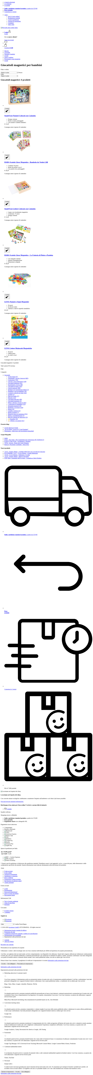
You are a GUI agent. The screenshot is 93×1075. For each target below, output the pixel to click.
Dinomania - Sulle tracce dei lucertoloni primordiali (19, 431)
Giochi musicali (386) (14, 388)
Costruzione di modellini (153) (17, 404)
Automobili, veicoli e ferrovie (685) (18, 378)
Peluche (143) (12, 398)
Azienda (6, 940)
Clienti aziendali (9, 882)
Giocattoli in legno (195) (15, 386)
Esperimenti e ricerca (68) (15, 385)
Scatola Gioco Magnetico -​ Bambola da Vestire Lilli (26, 162)
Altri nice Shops (9, 941)
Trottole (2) (11, 394)
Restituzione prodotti (14, 18)
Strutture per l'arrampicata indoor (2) (18, 389)
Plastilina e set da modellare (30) (17, 391)
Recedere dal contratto (7, 944)
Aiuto (6, 15)
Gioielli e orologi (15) (14, 411)
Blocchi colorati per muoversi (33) (18, 417)
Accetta (3, 963)
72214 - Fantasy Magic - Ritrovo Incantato (16, 456)
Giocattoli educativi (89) (15, 399)
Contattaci (11, 23)
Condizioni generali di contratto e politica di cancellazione (21, 933)
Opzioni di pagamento (14, 21)
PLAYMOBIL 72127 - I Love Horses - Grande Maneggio (21, 453)
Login (6, 34)
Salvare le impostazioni (7, 1071)
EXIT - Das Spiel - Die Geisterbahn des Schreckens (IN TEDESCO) (24, 440)
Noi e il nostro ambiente (11, 901)
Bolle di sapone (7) (13, 412)
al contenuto (7, 4)
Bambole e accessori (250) (15, 407)
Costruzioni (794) (13, 380)
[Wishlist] (5, 43)
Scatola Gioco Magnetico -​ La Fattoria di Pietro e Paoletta (28, 255)
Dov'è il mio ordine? (14, 16)
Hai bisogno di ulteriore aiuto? (13, 881)
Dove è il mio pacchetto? (11, 893)
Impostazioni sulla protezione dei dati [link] (15, 937)
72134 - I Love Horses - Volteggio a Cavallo (17, 455)
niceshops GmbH (14, 927)
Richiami (7, 904)
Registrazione (8, 890)
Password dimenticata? (10, 892)
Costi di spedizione (13, 19)
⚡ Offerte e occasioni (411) (16, 421)
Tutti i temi (11, 24)
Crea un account (9, 40)
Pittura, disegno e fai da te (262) (17, 402)
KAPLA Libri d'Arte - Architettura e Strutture (17, 441)
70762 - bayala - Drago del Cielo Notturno (16, 443)
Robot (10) (11, 409)
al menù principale (9, 2)
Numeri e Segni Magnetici (16, 302)
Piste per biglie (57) (13, 396)
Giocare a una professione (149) (17, 381)
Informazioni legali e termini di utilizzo (15, 930)
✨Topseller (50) (13, 419)
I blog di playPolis (9, 903)
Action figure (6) (13, 376)
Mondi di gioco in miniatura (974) (17, 414)
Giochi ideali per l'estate (11, 428)
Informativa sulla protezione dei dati (58, 960)
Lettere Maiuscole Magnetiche (18, 348)
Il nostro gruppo (9, 910)
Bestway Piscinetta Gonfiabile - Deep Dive (16, 444)
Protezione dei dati (9, 932)
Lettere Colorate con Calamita (20, 209)
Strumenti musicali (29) (14, 406)
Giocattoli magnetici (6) (15, 401)
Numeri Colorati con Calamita (20, 116)
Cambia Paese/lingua (21, 924)
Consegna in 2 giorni (10, 12)
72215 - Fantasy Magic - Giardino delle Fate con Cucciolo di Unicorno (24, 451)
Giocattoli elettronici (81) (15, 383)
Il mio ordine (8, 873)
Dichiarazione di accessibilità (12, 935)
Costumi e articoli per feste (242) (17, 393)
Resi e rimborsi (8, 877)
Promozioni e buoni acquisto (12, 879)
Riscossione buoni (9, 895)
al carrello (7, 5)
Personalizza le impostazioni (24, 963)
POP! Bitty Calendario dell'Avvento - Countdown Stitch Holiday (23, 458)
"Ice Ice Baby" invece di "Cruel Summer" (16, 429)
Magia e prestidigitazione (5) (16, 415)
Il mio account (8, 871)
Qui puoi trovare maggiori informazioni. (12, 801)
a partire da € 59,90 (20, 8)
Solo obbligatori (11, 963)
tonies (6, 438)
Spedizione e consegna (10, 876)
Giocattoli (7, 375)
